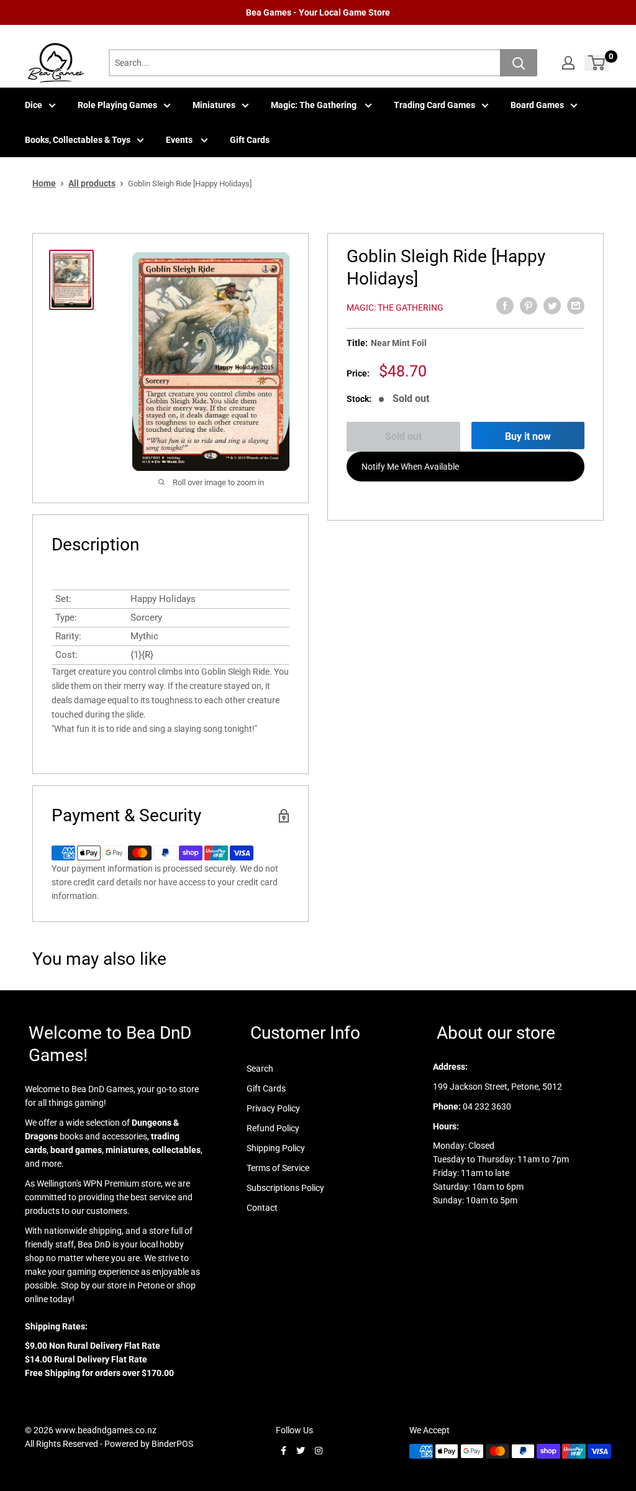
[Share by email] (575, 305)
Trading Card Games (434, 105)
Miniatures (214, 105)
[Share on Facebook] (505, 305)
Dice (33, 105)
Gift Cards (250, 140)
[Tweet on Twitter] (552, 305)
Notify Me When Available (410, 467)
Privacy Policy (273, 1108)
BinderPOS (172, 1444)
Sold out (403, 436)
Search (260, 1069)
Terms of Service (278, 1168)
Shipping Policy (276, 1148)
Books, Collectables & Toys (77, 140)
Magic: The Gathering (314, 105)
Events (180, 140)
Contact (262, 1208)
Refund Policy (273, 1128)
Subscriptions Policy (285, 1188)
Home (44, 183)
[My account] (568, 63)
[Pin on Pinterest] (528, 305)
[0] (597, 63)
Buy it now (528, 436)
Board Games (537, 105)
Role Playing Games (117, 105)
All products (92, 183)
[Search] (518, 62)
